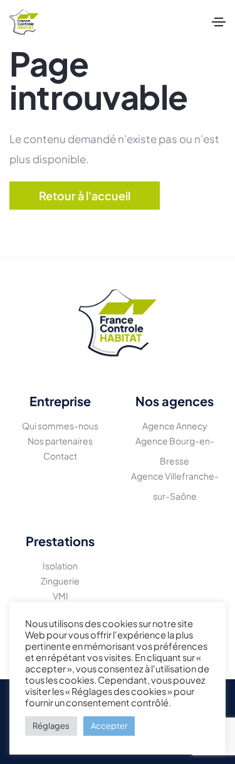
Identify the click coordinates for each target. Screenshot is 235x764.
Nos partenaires (60, 440)
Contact (60, 455)
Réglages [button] (51, 726)
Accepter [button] (109, 726)
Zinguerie (60, 580)
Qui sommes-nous (60, 425)
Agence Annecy (174, 425)
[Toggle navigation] (219, 22)
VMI (60, 595)
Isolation (60, 565)
